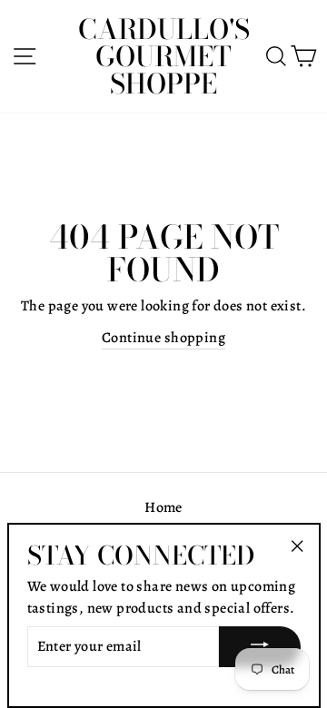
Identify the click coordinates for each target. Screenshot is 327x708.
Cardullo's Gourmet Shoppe (164, 56)
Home (163, 507)
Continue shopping (163, 338)
